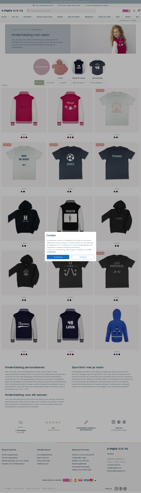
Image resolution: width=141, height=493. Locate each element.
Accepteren (58, 257)
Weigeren (83, 257)
